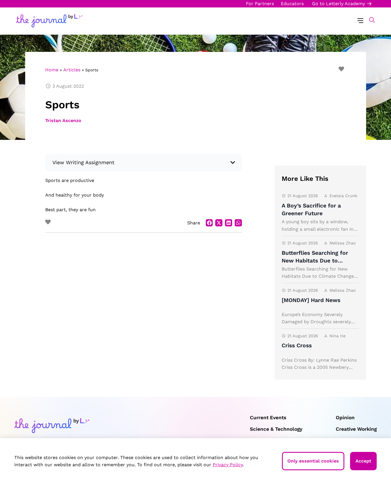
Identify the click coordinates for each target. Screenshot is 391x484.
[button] (369, 20)
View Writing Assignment (83, 162)
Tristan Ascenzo (63, 120)
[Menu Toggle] (360, 20)
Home (51, 69)
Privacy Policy (228, 464)
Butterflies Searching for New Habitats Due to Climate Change (315, 261)
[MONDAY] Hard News (311, 300)
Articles (71, 69)
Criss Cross (297, 345)
